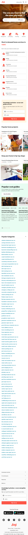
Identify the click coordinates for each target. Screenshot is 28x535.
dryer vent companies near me (9, 282)
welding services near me (7, 438)
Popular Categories (8, 237)
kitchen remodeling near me (8, 353)
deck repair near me (6, 268)
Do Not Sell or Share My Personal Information (14, 532)
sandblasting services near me (9, 400)
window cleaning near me (7, 447)
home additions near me (7, 327)
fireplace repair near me (7, 297)
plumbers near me (6, 372)
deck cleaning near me (7, 266)
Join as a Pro (19, 2)
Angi (20, 208)
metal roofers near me (7, 363)
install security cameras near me (9, 344)
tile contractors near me (7, 421)
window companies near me (8, 450)
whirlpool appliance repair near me (10, 443)
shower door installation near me (9, 407)
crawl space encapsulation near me (10, 264)
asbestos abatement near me (8, 240)
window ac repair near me (8, 445)
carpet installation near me (8, 257)
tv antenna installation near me (9, 426)
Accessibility (14, 530)
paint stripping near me (7, 367)
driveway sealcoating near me (9, 280)
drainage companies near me (8, 278)
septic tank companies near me (9, 403)
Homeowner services (6, 472)
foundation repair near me (8, 304)
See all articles (7, 194)
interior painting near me (7, 348)
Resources (4, 479)
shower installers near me (8, 410)
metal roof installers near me (8, 360)
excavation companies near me (9, 292)
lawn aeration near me (7, 355)
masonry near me (6, 358)
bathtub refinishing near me (8, 252)
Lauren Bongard (5, 208)
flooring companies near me (8, 299)
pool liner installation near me (9, 379)
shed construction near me (8, 405)
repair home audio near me (8, 391)
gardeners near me (6, 315)
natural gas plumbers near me (9, 365)
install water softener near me (9, 346)
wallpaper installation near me (9, 431)
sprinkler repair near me (7, 419)
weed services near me (7, 436)
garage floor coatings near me (9, 311)
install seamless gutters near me (9, 341)
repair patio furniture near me (8, 393)
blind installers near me (7, 254)
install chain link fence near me (9, 339)
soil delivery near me (6, 414)
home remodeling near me (8, 330)
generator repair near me (7, 323)
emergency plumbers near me (8, 287)
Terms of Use (10, 528)
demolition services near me (8, 273)
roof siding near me (6, 398)
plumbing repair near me (7, 377)
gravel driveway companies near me (10, 325)
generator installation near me (9, 320)
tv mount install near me (7, 429)
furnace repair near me (7, 306)
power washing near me (7, 386)
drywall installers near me (8, 285)
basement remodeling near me (9, 247)
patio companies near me (7, 370)
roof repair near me (6, 396)
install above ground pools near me (10, 337)
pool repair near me (6, 381)
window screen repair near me (8, 452)
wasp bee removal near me (8, 433)
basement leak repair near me (8, 245)
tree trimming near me (7, 424)
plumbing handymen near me (8, 374)
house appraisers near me (8, 332)
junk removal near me (7, 351)
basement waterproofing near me (9, 249)
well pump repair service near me (9, 440)
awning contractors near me (8, 242)
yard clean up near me (7, 457)
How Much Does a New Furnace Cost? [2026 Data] (9, 211)
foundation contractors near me (9, 301)
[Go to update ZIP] (19, 20)
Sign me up (14, 118)
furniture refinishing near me (8, 308)
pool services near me (7, 384)
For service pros (5, 476)
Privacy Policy (17, 528)
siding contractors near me (8, 412)
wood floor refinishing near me (9, 454)
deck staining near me (7, 271)
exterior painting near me (7, 294)
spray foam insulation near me (9, 417)
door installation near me (7, 275)
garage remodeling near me (8, 313)
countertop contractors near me (9, 261)
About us (3, 483)
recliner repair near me (7, 388)
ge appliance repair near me (8, 318)
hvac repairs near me (6, 334)
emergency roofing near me (8, 290)
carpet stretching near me (8, 259)
